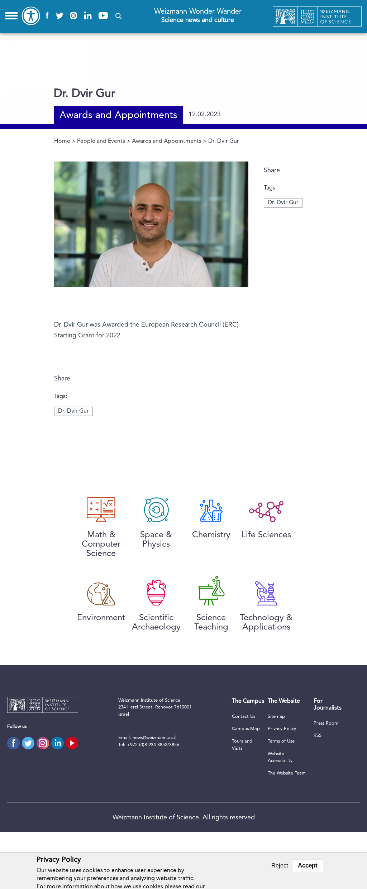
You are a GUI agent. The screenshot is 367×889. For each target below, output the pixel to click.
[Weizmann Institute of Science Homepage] (317, 17)
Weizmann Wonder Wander (198, 15)
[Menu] (11, 15)
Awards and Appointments (118, 116)
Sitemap (276, 716)
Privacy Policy (282, 728)
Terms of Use (281, 741)
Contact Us (243, 716)
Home (62, 141)
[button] (118, 15)
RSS (317, 735)
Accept (308, 865)
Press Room (326, 723)
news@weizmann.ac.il (154, 737)
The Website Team (287, 773)
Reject (279, 865)
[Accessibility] (31, 15)
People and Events (101, 141)
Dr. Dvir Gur (283, 203)
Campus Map (246, 728)
